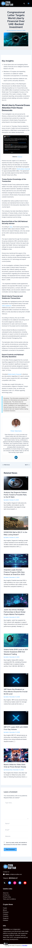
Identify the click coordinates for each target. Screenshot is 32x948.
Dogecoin (6, 918)
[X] (4, 882)
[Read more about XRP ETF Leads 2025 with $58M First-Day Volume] (16, 718)
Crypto (5, 908)
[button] (24, 4)
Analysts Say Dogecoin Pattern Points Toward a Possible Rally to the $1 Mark (15, 494)
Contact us (6, 895)
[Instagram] (14, 882)
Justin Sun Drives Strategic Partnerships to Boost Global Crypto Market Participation (14, 612)
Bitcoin (5, 910)
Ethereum (6, 912)
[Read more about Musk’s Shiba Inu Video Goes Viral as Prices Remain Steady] (16, 755)
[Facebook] (9, 882)
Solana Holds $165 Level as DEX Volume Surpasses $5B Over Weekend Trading (16, 652)
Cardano (5, 914)
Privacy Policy (7, 897)
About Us (5, 893)
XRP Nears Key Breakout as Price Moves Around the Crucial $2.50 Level (15, 691)
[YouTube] (25, 882)
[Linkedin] (16, 457)
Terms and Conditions (9, 899)
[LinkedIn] (19, 882)
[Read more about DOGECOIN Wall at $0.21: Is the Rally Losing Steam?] (16, 523)
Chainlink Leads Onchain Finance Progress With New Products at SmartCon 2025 (14, 572)
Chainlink (5, 916)
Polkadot (5, 920)
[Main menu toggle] (28, 3)
